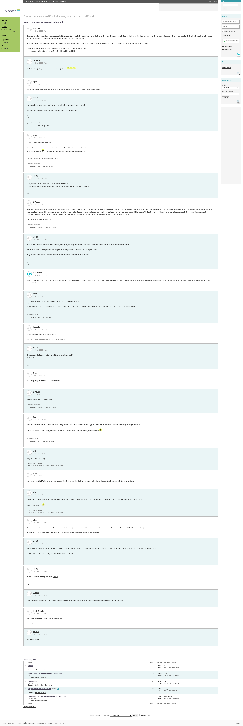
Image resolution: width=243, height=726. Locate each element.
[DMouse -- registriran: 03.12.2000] (29, 29)
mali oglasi (7, 29)
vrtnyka (30, 683)
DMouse (36, 28)
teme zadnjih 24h (10, 32)
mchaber (37, 60)
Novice (4, 20)
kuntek (36, 592)
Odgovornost (30, 723)
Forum (4, 27)
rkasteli (166, 666)
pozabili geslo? (227, 49)
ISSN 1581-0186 (60, 723)
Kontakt (50, 723)
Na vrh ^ (238, 723)
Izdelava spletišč (40, 670)
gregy (166, 689)
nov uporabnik (227, 46)
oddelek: (107, 715)
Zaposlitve (5, 39)
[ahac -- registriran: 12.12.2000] (29, 136)
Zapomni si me (229, 31)
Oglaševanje (41, 723)
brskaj (6, 42)
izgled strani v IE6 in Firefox (39, 688)
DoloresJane (32, 698)
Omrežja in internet (45, 51)
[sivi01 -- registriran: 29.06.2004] (29, 98)
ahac (35, 135)
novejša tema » (146, 715)
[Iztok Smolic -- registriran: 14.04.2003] (29, 612)
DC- (29, 668)
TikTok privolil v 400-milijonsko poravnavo (45, 1)
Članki (4, 35)
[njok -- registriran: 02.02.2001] (29, 83)
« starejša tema (95, 715)
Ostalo (4, 46)
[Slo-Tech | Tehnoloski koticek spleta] (13, 10)
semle (83, 48)
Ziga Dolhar (168, 696)
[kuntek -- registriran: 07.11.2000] (29, 593)
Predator (56, 51)
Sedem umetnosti (41, 700)
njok (35, 82)
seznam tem (226, 67)
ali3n (35, 451)
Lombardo (31, 691)
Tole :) (55, 577)
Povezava (30, 357)
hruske (36, 631)
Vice (35, 520)
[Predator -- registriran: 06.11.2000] (29, 328)
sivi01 (35, 97)
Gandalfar (37, 273)
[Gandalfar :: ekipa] (29, 274)
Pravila (4, 723)
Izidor (40, 36)
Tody (35, 294)
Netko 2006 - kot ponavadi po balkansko (45, 673)
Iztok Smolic (38, 611)
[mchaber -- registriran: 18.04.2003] (29, 61)
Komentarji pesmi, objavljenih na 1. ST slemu (47, 696)
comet (166, 681)
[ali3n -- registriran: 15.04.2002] (29, 452)
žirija (51, 399)
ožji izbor (35, 600)
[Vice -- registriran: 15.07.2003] (29, 521)
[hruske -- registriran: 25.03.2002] (29, 632)
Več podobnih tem (29, 706)
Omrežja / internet (47, 685)
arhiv (5, 23)
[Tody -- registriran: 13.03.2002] (29, 295)
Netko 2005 (32, 681)
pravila (6, 48)
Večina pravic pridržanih (16, 723)
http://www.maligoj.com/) (66, 499)
